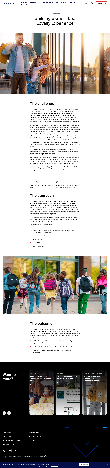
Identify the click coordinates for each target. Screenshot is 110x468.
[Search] (92, 3)
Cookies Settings (84, 464)
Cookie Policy (54, 466)
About (72, 2)
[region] (55, 465)
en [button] (86, 3)
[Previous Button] (4, 413)
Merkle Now (61, 2)
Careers (24, 4)
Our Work (23, 2)
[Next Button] (9, 413)
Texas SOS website (7, 457)
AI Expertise (48, 2)
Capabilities (35, 2)
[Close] (107, 465)
